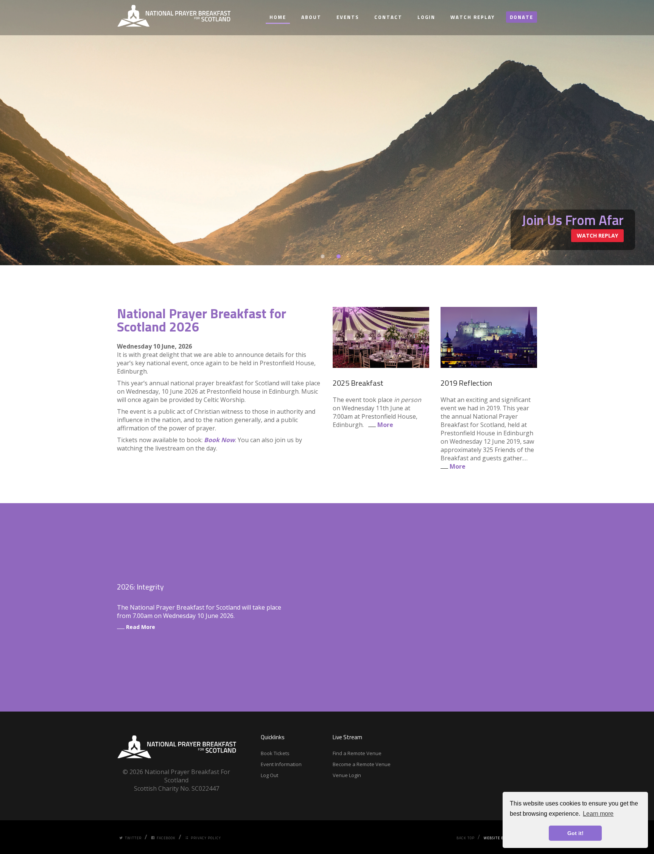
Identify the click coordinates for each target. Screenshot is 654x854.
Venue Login (347, 775)
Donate (521, 17)
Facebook (166, 837)
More (384, 425)
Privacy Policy (206, 837)
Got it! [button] (575, 833)
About (311, 17)
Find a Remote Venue (357, 753)
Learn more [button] (598, 813)
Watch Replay (472, 17)
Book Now (219, 440)
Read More (140, 626)
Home (277, 17)
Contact (388, 17)
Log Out (269, 775)
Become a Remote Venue (362, 764)
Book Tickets (275, 753)
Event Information (281, 764)
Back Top (465, 837)
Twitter (133, 837)
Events (347, 17)
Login (426, 17)
